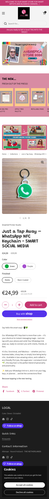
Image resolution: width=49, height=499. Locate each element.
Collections (14, 154)
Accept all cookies (24, 484)
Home (4, 154)
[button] (44, 13)
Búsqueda (6, 438)
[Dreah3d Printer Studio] (23, 13)
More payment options (24, 319)
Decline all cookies (24, 492)
